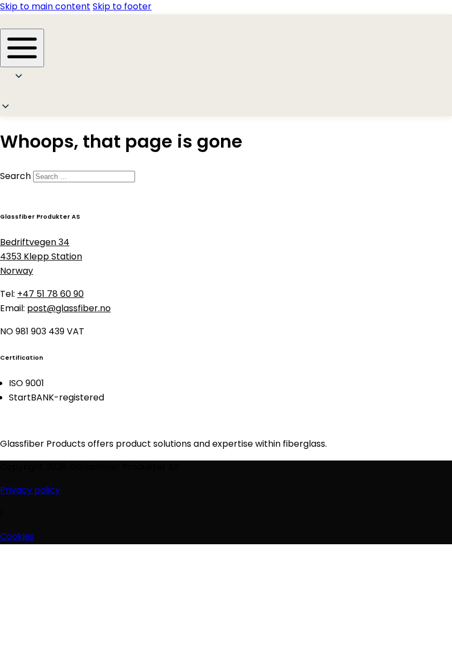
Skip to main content (45, 7)
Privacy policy (30, 491)
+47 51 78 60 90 (50, 295)
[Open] (22, 48)
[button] (23, 93)
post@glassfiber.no (69, 309)
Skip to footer (122, 7)
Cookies (17, 537)
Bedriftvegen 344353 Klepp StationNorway (41, 257)
